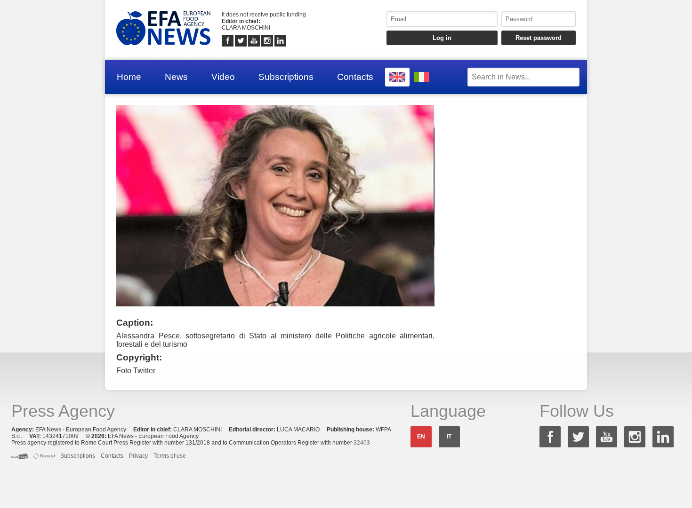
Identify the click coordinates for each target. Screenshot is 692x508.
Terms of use (169, 456)
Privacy (138, 456)
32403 (362, 442)
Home (129, 77)
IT (449, 436)
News (176, 77)
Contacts (355, 77)
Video (223, 77)
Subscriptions (286, 77)
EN (421, 436)
